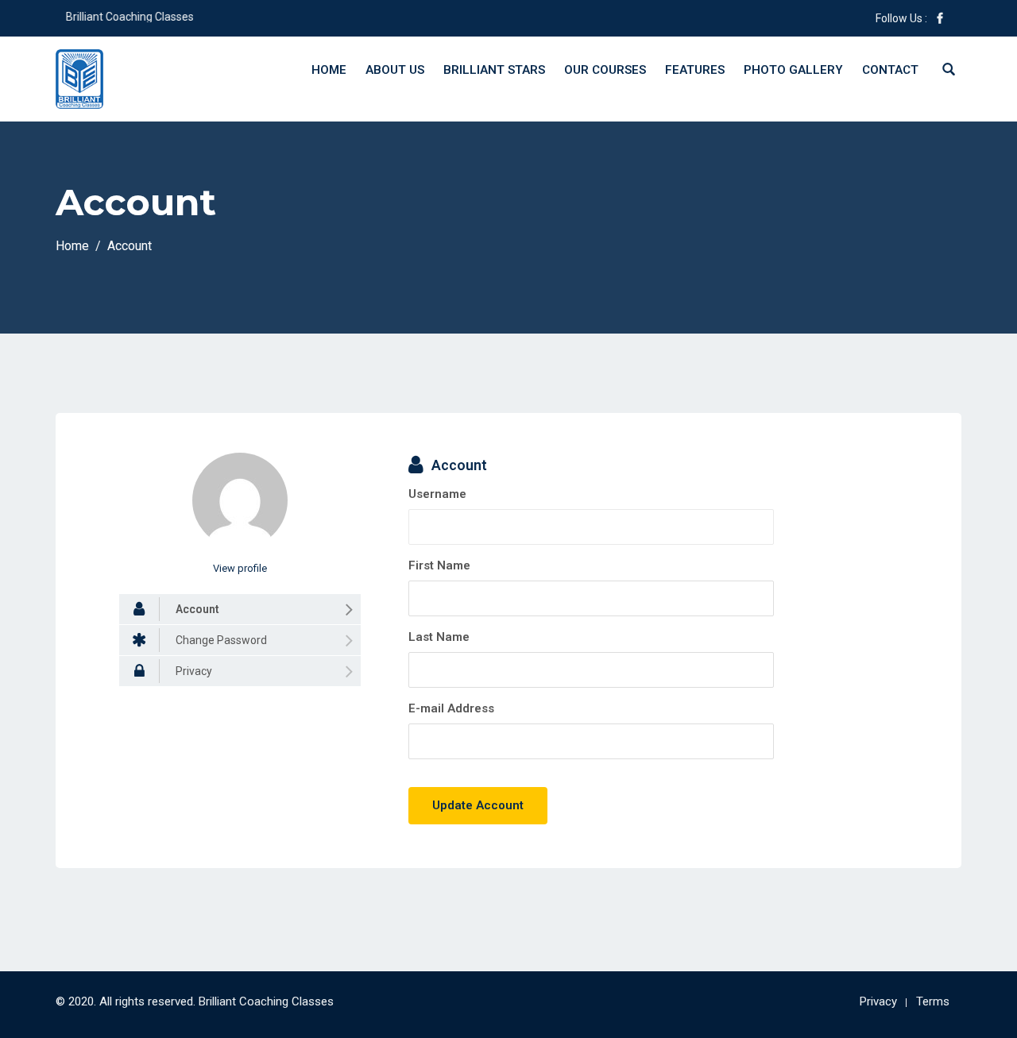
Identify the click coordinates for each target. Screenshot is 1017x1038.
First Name (439, 565)
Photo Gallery (793, 70)
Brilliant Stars (494, 70)
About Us (394, 70)
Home (328, 70)
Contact (890, 70)
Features (695, 70)
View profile (240, 568)
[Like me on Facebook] (939, 18)
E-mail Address (451, 708)
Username (437, 494)
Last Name (439, 637)
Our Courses (605, 70)
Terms (932, 1001)
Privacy (878, 1001)
